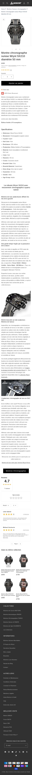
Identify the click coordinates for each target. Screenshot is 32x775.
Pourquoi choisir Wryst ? (10, 734)
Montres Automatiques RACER (12, 614)
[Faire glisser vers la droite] (20, 49)
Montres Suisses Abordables (11, 640)
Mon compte (7, 652)
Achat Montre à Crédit (9, 697)
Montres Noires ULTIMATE (11, 622)
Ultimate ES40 (7, 731)
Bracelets (6, 656)
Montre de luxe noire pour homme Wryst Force (16, 462)
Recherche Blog (8, 663)
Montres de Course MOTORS (12, 610)
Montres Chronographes (16, 471)
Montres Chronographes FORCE (13, 618)
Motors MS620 (7, 715)
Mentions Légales (8, 693)
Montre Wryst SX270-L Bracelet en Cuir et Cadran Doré (23, 595)
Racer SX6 (6, 723)
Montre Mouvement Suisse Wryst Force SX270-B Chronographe (23, 571)
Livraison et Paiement (9, 685)
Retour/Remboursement (10, 689)
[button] (3, 3)
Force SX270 (7, 719)
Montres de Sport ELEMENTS (12, 626)
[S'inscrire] (26, 746)
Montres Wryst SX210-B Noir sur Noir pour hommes (8, 594)
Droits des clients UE (9, 705)
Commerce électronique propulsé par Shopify (19, 771)
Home (3, 9)
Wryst (7, 771)
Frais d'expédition (12, 65)
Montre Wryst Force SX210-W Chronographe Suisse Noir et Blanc (8, 571)
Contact (5, 667)
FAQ (4, 701)
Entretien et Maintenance (10, 678)
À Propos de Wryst (8, 644)
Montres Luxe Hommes (10, 659)
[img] (5, 70)
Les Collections (7, 629)
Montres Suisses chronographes (16, 9)
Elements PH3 (7, 727)
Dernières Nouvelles (9, 648)
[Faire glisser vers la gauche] (12, 49)
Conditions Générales (9, 682)
